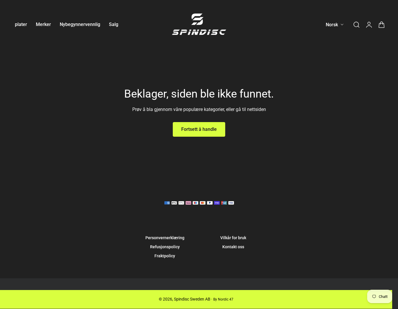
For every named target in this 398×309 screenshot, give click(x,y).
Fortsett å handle (199, 129)
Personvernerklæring (164, 237)
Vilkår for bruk (233, 237)
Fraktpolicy (164, 256)
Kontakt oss (233, 246)
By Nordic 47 (223, 299)
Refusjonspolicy (165, 246)
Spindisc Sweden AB (192, 299)
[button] (356, 24)
